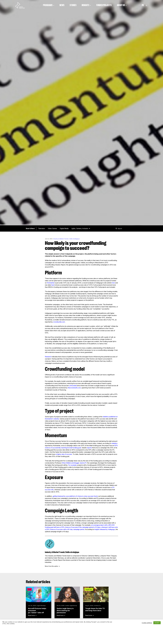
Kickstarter (50, 283)
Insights (85, 5)
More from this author (51, 566)
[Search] (117, 228)
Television (41, 228)
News (62, 5)
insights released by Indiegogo (104, 529)
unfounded (73, 385)
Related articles (38, 581)
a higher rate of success (64, 454)
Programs (47, 5)
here (113, 283)
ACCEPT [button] (157, 622)
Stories (73, 5)
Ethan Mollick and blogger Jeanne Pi (74, 463)
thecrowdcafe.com (74, 388)
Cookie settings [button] (147, 623)
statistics (114, 443)
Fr (143, 5)
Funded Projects (104, 5)
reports (89, 448)
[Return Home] (21, 5)
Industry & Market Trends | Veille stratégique (66, 239)
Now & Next (30, 228)
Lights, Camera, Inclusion (79, 228)
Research (48, 357)
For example (72, 465)
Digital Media (64, 228)
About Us (121, 5)
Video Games (52, 228)
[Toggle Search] (146, 5)
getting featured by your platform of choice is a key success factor (75, 496)
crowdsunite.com (59, 322)
